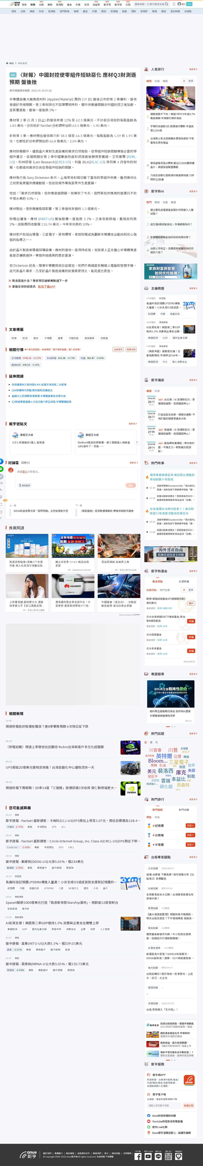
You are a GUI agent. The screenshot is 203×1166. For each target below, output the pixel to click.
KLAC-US (97, 162)
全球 (86, 4)
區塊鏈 (114, 11)
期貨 (103, 11)
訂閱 (128, 4)
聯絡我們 (97, 1153)
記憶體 (159, 825)
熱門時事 (64, 11)
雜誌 (163, 11)
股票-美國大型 (164, 608)
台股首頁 (118, 349)
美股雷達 (22, 63)
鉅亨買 (107, 4)
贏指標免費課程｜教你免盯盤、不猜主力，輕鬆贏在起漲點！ (176, 447)
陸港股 (59, 4)
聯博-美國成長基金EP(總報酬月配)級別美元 (165, 601)
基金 (69, 4)
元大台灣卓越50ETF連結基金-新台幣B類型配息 (165, 619)
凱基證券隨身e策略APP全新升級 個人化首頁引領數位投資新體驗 (26, 563)
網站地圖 (116, 1153)
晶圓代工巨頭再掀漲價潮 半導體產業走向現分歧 (39, 396)
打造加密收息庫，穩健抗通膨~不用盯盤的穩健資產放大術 (176, 416)
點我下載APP (47, 286)
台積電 (159, 835)
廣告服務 (70, 1153)
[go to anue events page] (174, 4)
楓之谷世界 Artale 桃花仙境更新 (72, 563)
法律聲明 (127, 1153)
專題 (154, 11)
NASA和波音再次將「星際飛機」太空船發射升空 (41, 511)
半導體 (159, 844)
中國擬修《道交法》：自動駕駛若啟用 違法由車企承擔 (119, 603)
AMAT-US (46, 218)
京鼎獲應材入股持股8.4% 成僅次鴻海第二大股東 (39, 384)
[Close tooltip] (27, 512)
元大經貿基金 (154, 634)
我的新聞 (175, 11)
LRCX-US (63, 162)
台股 (41, 4)
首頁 (24, 4)
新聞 (32, 4)
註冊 (189, 4)
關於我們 (47, 1153)
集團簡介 (59, 1153)
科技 (41, 11)
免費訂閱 (188, 1105)
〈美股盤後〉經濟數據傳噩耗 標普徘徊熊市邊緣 (107, 511)
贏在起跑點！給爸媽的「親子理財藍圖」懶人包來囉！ (55, 349)
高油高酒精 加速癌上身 (115, 562)
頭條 (13, 11)
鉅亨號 (118, 4)
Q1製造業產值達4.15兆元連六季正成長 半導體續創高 (41, 401)
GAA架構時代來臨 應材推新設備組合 (32, 390)
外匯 (78, 4)
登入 (184, 4)
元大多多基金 (154, 648)
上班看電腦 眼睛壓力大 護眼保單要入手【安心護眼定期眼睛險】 (27, 604)
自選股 (188, 11)
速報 (76, 11)
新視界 (144, 11)
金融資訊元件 (83, 1153)
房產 (124, 11)
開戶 (191, 603)
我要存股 (131, 349)
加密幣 (96, 4)
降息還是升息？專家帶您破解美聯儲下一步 (40, 280)
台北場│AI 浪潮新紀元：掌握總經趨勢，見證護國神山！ (176, 401)
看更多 (132, 424)
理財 (133, 11)
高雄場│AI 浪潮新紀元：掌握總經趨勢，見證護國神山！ (176, 432)
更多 (191, 81)
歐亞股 (162, 298)
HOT (161, 399)
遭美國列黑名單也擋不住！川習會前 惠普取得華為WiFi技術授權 (73, 604)
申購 (191, 621)
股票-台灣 (162, 626)
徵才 (106, 1153)
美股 (50, 4)
